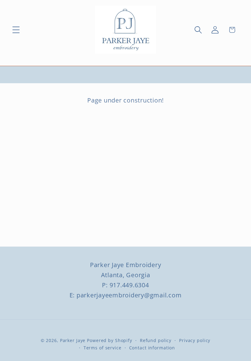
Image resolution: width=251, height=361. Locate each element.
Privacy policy (194, 340)
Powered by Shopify (109, 340)
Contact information (152, 348)
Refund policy (155, 340)
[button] (16, 29)
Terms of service (103, 348)
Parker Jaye (73, 340)
